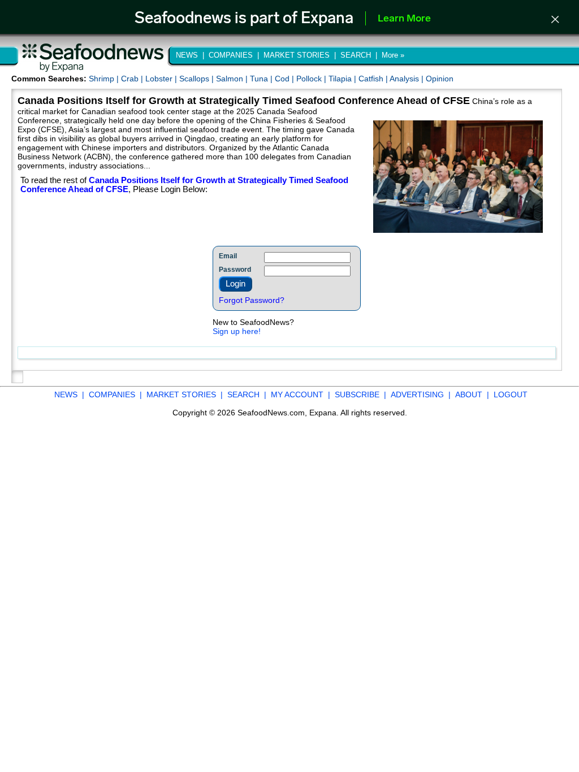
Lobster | (162, 78)
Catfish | (374, 78)
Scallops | (197, 78)
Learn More (404, 19)
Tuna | (262, 78)
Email (228, 256)
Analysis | (408, 78)
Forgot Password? (251, 300)
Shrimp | (105, 78)
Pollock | (312, 78)
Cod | (285, 78)
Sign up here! (237, 331)
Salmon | (233, 78)
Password (235, 270)
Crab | (133, 78)
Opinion (439, 78)
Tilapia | (343, 78)
